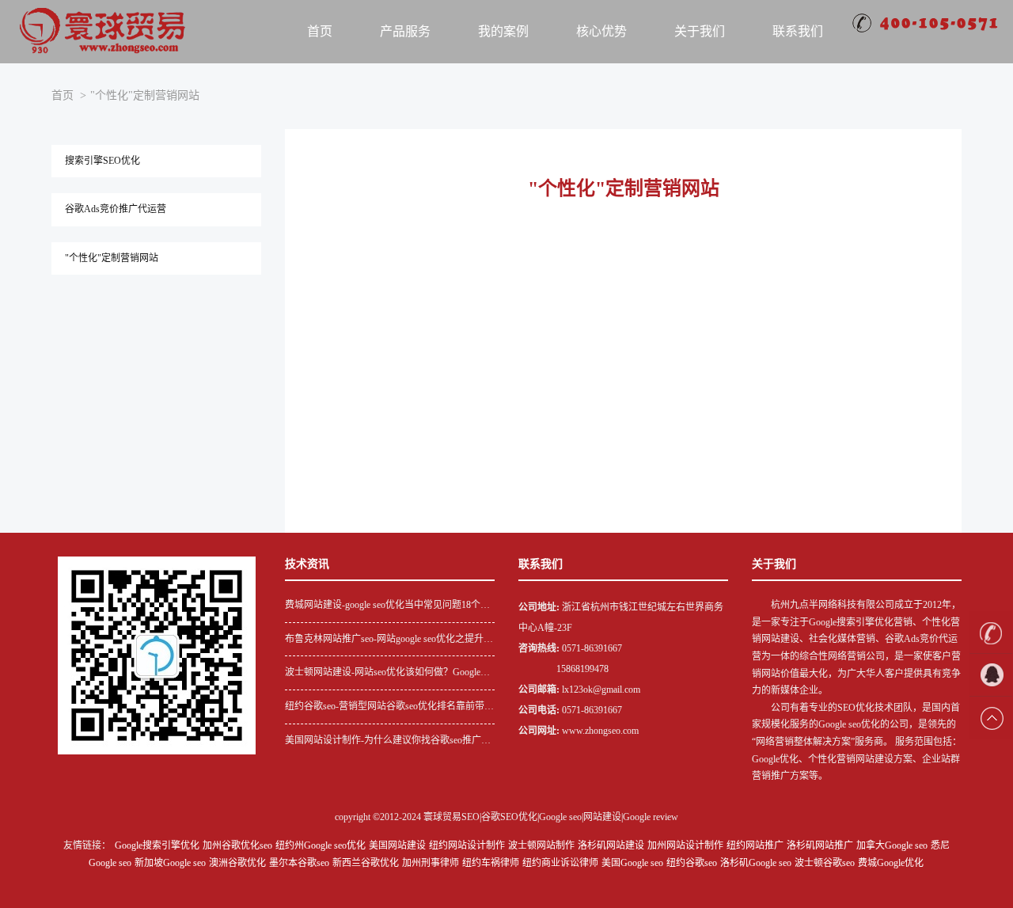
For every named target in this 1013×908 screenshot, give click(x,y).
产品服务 (405, 31)
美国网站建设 (397, 845)
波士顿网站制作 (541, 845)
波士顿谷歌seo (825, 862)
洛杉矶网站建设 (611, 845)
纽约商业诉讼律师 (560, 862)
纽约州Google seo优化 (320, 845)
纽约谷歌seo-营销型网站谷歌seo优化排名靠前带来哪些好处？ (389, 708)
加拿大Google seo (892, 845)
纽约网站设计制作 (467, 845)
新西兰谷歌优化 (365, 862)
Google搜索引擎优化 (157, 845)
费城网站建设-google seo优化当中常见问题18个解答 (387, 606)
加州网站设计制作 (685, 845)
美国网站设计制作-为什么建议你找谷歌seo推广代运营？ (388, 742)
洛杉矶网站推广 (820, 845)
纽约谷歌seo (691, 862)
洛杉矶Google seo (755, 862)
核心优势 (601, 31)
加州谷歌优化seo (237, 845)
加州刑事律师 (430, 862)
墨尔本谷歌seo (299, 862)
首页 (319, 31)
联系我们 (797, 31)
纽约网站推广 (755, 845)
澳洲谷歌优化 (237, 862)
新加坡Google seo (170, 862)
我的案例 (503, 31)
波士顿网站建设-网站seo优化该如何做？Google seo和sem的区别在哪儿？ (382, 674)
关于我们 (699, 31)
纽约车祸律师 (490, 862)
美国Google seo (632, 862)
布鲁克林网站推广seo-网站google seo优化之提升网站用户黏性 (389, 640)
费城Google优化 (891, 862)
